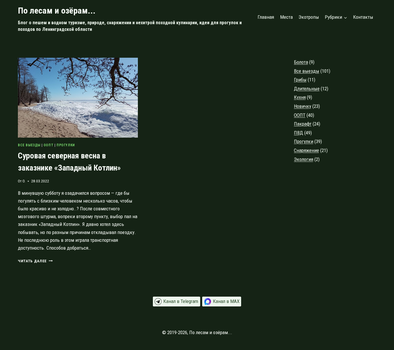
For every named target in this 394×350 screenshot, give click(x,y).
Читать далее (35, 261)
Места (286, 17)
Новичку (302, 106)
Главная (266, 17)
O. (23, 181)
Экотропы (309, 17)
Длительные (307, 88)
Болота (301, 62)
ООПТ (48, 145)
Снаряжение (306, 150)
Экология (303, 159)
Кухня (300, 97)
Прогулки (66, 145)
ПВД (298, 133)
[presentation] (78, 98)
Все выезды (29, 145)
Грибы (300, 80)
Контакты (363, 17)
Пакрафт (303, 124)
